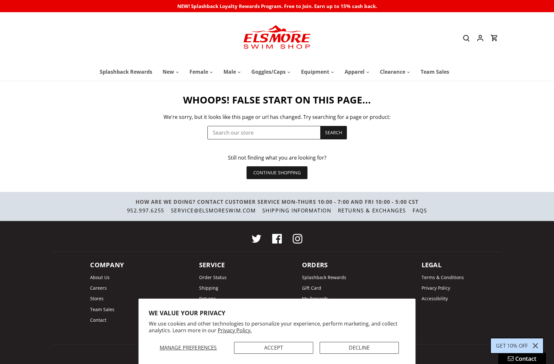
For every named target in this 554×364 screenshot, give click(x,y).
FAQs (420, 210)
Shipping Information (297, 210)
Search (333, 132)
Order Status (213, 277)
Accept (273, 347)
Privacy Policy (436, 288)
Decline (359, 347)
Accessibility (435, 298)
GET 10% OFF (512, 345)
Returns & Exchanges (372, 210)
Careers (98, 288)
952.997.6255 (145, 210)
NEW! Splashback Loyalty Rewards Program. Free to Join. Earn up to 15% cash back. (277, 6)
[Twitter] (256, 239)
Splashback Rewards (324, 277)
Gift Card (311, 288)
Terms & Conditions (443, 277)
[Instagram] (297, 239)
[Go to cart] (494, 38)
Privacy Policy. (235, 330)
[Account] (480, 38)
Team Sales (102, 309)
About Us (100, 277)
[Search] (466, 38)
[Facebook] (277, 239)
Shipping (208, 288)
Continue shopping (277, 173)
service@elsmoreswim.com (213, 210)
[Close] (535, 345)
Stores (97, 298)
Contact (98, 320)
